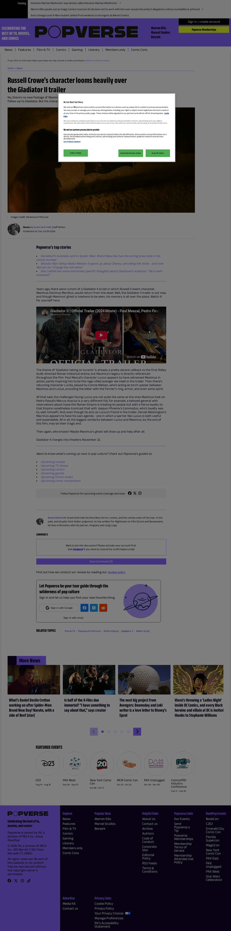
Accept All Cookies (158, 153)
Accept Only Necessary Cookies (130, 153)
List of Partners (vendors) (72, 142)
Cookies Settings (75, 153)
